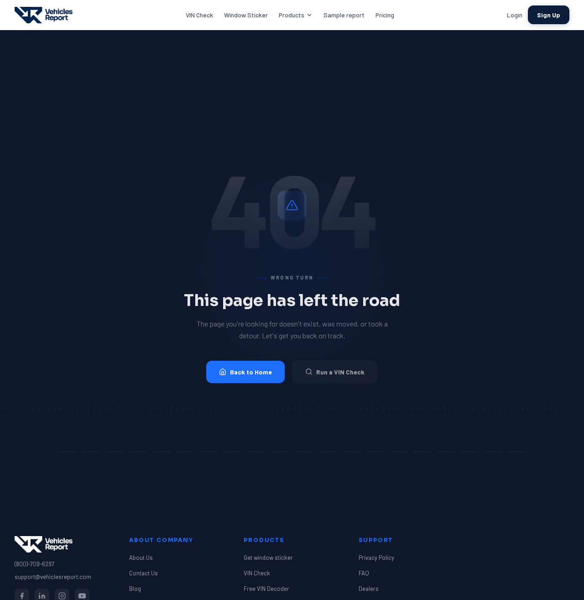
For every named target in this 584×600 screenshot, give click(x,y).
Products (291, 15)
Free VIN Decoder (266, 588)
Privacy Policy (376, 557)
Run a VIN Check (340, 372)
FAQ (364, 573)
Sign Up (548, 15)
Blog (135, 588)
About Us (141, 557)
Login (514, 15)
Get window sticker (268, 557)
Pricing (384, 15)
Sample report (344, 15)
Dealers (369, 588)
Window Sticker (246, 15)
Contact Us (143, 573)
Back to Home (251, 372)
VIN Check (199, 15)
